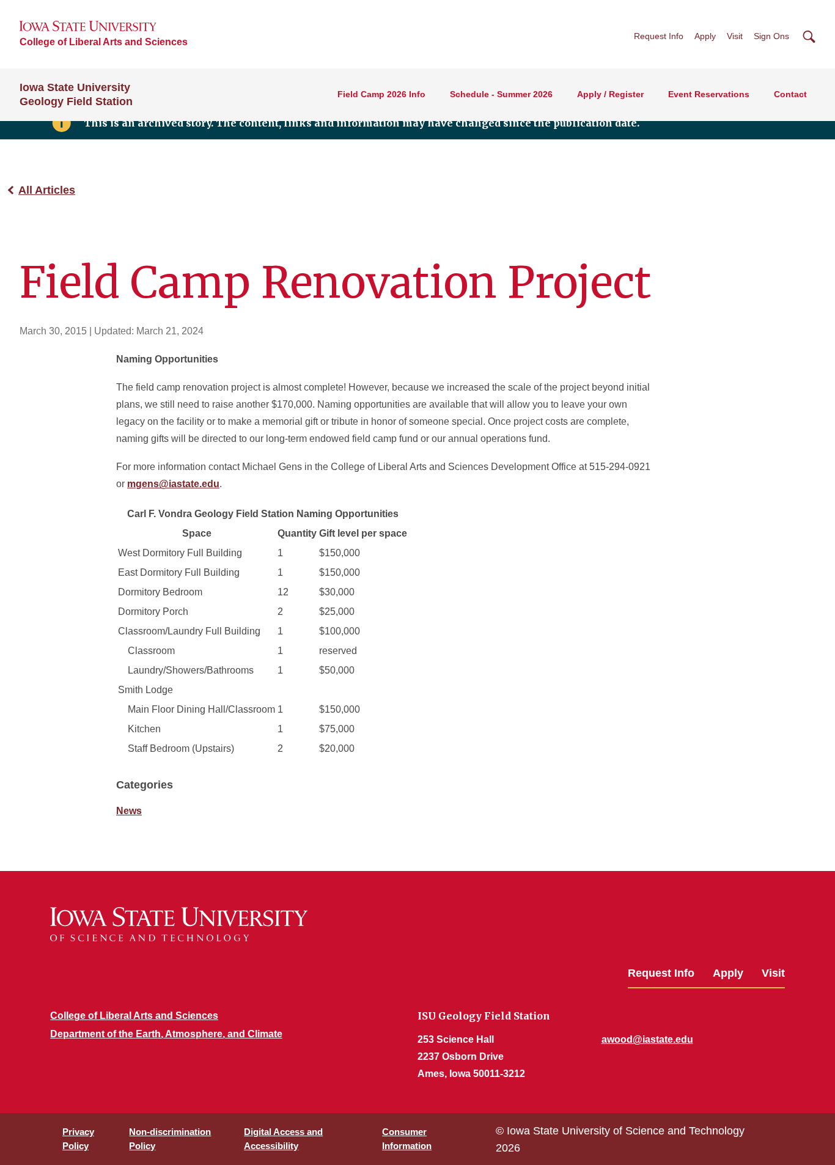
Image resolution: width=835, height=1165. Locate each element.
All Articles (46, 190)
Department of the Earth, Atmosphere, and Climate (166, 1034)
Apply (705, 36)
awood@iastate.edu (647, 1039)
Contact (790, 94)
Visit (735, 36)
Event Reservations (708, 94)
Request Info (658, 36)
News (129, 811)
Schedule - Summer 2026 (501, 94)
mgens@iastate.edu (173, 484)
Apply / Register (610, 94)
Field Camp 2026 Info (381, 94)
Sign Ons (771, 36)
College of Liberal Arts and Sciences (104, 42)
